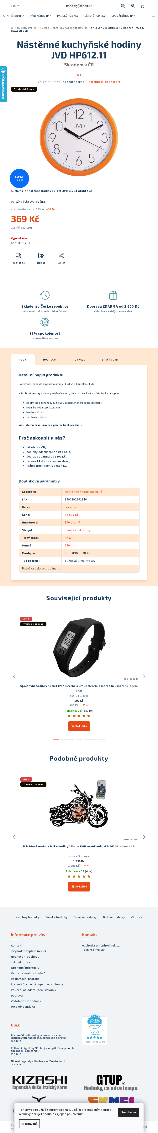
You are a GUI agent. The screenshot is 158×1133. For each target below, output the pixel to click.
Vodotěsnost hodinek (26, 1001)
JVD (79, 75)
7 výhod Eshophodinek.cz (29, 951)
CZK (13, 6)
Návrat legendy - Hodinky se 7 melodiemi (38, 1061)
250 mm (70, 545)
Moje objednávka (23, 1007)
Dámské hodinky (85, 917)
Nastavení (29, 1124)
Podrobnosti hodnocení (103, 82)
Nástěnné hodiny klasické (83, 492)
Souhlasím (128, 1112)
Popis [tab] (23, 359)
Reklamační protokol (26, 979)
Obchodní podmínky (25, 968)
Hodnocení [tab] (51, 359)
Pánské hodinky (57, 917)
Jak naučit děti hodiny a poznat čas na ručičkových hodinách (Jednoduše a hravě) (39, 1036)
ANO (68, 538)
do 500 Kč (71, 515)
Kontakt (17, 945)
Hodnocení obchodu (25, 957)
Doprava (17, 995)
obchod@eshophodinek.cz (101, 945)
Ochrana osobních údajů (28, 973)
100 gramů (72, 522)
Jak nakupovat (21, 962)
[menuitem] (13, 16)
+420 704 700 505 (93, 950)
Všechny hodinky (28, 917)
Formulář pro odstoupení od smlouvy (37, 984)
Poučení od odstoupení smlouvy (33, 990)
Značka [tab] (110, 359)
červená (70, 507)
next (144, 676)
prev (14, 676)
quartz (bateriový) (78, 530)
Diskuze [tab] (80, 359)
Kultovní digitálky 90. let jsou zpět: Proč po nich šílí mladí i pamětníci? (42, 1049)
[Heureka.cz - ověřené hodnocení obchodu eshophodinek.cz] (94, 1030)
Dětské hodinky (114, 917)
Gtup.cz (136, 917)
